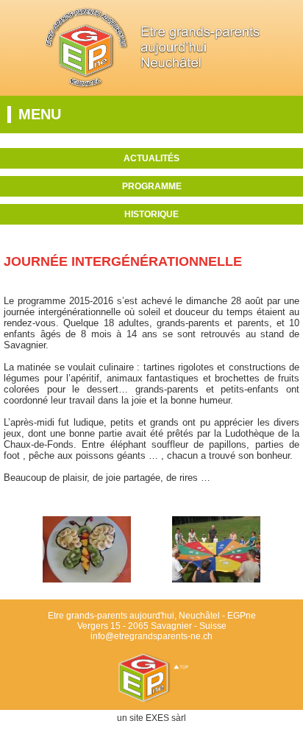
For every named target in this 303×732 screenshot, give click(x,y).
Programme (152, 186)
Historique (151, 214)
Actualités (151, 158)
